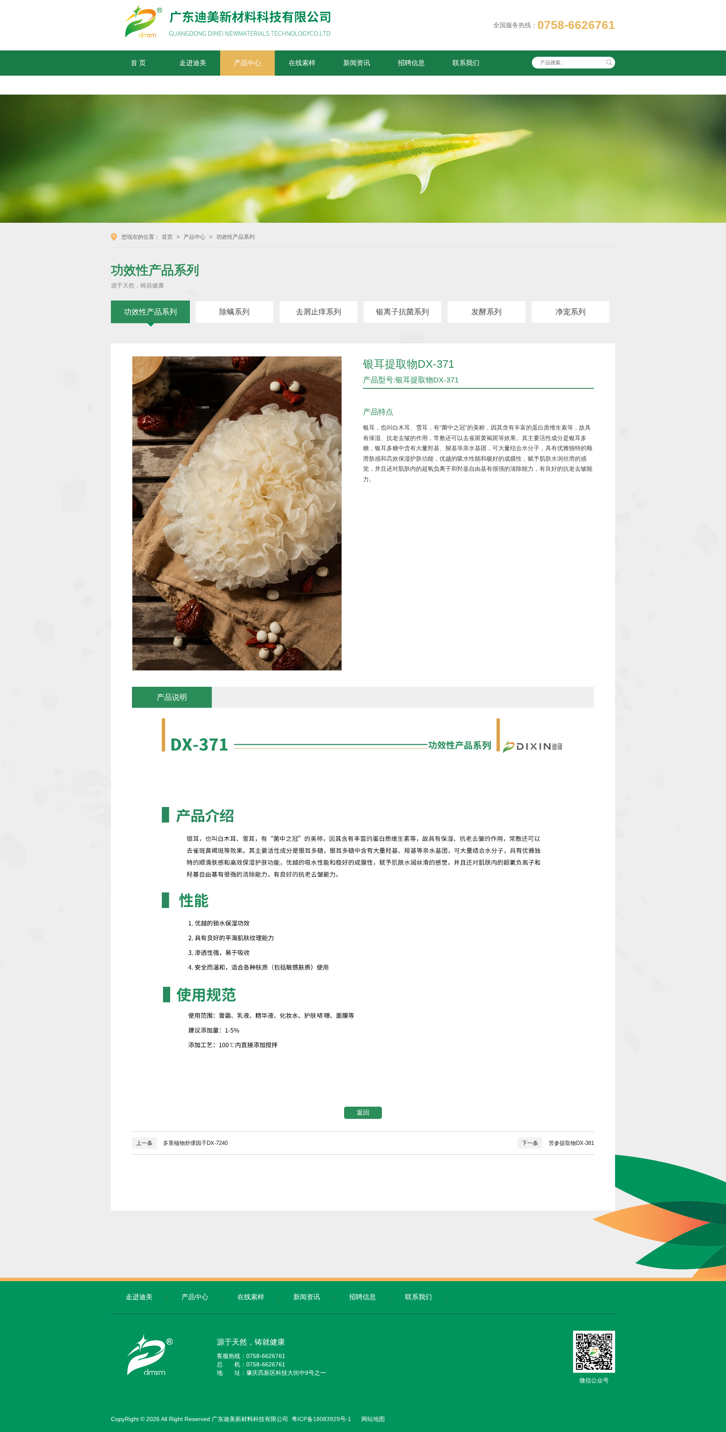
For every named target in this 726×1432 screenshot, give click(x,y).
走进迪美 (192, 62)
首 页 (138, 62)
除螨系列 (234, 312)
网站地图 (373, 1419)
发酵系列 (486, 312)
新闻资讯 (356, 62)
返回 (363, 1112)
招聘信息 (411, 62)
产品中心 (247, 62)
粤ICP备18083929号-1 (321, 1419)
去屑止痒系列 (318, 312)
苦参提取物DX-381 (558, 1143)
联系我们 (465, 62)
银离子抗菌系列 (402, 312)
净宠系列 (570, 312)
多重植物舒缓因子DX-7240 (182, 1143)
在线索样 (302, 62)
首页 (167, 237)
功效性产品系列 (235, 237)
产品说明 (172, 697)
